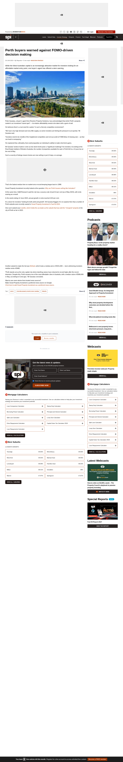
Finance (78, 37)
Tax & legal (85, 37)
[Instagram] (74, 32)
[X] (64, 32)
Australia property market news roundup (28, 291)
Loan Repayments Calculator (16, 429)
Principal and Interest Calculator (56, 412)
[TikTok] (77, 32)
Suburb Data (51, 37)
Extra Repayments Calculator (16, 423)
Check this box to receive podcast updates (47, 381)
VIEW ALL (102, 274)
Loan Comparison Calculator (15, 406)
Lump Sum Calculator (53, 417)
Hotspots (71, 37)
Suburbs (44, 291)
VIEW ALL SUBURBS (13, 482)
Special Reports (100, 499)
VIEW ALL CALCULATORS (15, 435)
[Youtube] (71, 32)
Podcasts (100, 37)
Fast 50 (108, 37)
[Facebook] (61, 32)
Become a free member (105, 32)
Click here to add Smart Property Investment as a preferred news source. (29, 285)
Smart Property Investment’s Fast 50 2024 (45, 204)
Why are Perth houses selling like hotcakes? (60, 188)
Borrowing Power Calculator (15, 412)
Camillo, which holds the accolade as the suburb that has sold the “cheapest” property (49, 208)
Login (91, 32)
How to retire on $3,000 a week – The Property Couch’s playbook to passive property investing (101, 485)
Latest (44, 37)
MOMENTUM (19, 32)
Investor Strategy (62, 37)
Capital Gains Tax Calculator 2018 (57, 423)
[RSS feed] (81, 32)
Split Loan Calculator (13, 417)
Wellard (32, 266)
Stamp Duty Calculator (54, 406)
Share (81, 60)
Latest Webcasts (98, 460)
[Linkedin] (67, 32)
